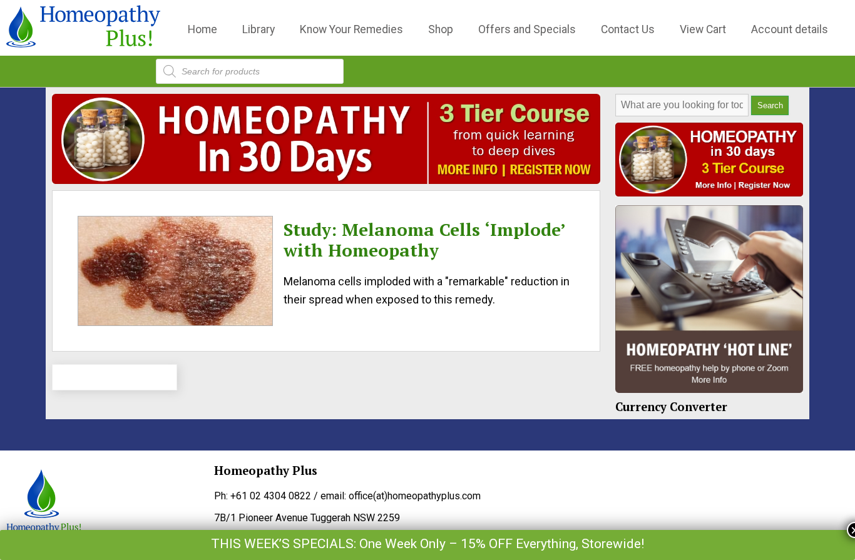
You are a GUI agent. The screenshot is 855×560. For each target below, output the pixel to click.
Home (202, 29)
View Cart (703, 29)
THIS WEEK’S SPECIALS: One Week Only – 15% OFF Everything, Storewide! (427, 543)
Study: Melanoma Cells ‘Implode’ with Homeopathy (424, 240)
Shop (440, 29)
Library (258, 29)
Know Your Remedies (351, 29)
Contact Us (628, 29)
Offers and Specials (527, 29)
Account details (789, 29)
